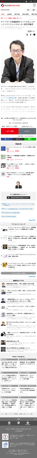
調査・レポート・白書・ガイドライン (26, 385)
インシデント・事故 (23, 359)
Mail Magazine (27, 424)
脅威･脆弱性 (25, 14)
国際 (2, 372)
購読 (34, 10)
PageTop (31, 220)
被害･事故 (17, 14)
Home (9, 424)
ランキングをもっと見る (18, 273)
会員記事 (9, 14)
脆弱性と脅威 (3, 359)
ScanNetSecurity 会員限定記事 (11, 213)
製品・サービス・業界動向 (24, 372)
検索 (28, 10)
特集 (20, 397)
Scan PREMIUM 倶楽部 (9, 216)
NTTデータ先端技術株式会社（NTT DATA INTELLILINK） (18, 209)
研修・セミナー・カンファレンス (7, 397)
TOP (18, 419)
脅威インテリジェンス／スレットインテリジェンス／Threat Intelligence (18, 204)
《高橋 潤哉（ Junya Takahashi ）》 (26, 136)
